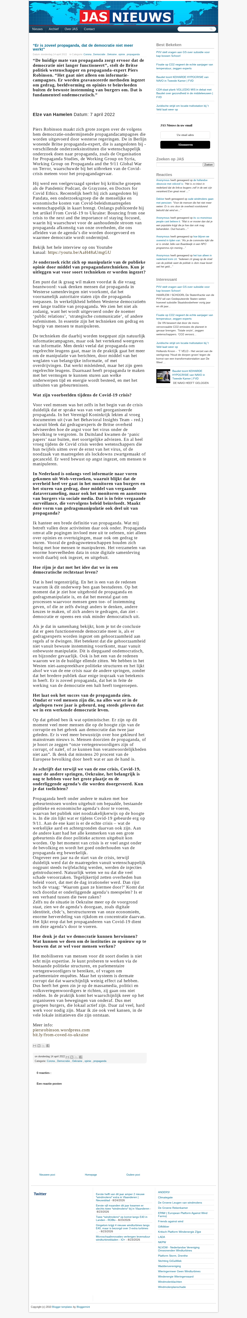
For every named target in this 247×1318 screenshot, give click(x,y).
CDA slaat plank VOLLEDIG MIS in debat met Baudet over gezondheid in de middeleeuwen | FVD (184, 93)
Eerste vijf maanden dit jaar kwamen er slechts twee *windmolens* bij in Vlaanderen (122, 1207)
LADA (161, 1236)
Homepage (91, 1174)
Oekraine (112, 54)
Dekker (160, 198)
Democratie (99, 54)
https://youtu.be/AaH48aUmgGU (79, 252)
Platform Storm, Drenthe (173, 1255)
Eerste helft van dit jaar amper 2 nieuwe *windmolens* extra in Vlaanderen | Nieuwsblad (120, 1197)
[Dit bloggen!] (39, 1046)
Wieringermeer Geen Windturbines (179, 1271)
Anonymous (163, 180)
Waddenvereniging (169, 1266)
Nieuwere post (47, 1174)
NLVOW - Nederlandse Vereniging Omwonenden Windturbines (179, 1249)
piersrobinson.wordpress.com (61, 1030)
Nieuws (37, 29)
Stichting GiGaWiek (170, 1260)
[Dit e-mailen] (34, 1046)
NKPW (162, 1242)
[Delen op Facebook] (48, 1046)
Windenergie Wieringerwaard (176, 1276)
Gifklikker (163, 1226)
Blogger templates (62, 1306)
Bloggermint (83, 1306)
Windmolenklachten (170, 1281)
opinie (122, 54)
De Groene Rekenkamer (173, 1207)
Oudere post (133, 1174)
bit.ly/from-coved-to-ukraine (60, 1034)
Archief (53, 29)
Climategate (165, 1197)
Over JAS (71, 29)
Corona (88, 54)
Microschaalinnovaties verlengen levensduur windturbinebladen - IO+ (123, 1238)
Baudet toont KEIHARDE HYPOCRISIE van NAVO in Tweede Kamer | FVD (188, 374)
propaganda (133, 54)
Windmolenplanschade (172, 1286)
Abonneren (185, 144)
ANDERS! (164, 1192)
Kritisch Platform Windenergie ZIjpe (179, 1231)
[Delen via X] (43, 1046)
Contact (89, 29)
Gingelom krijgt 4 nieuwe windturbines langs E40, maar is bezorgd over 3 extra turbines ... (123, 1228)
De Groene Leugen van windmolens (180, 1202)
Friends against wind (170, 1221)
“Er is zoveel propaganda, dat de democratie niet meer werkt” (83, 47)
